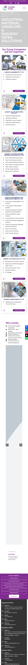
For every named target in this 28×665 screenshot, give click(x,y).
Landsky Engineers (14, 578)
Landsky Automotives (14, 589)
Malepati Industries (14, 592)
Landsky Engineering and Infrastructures (14, 586)
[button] (20, 445)
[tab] (25, 31)
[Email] (26, 335)
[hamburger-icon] (24, 8)
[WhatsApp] (26, 338)
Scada (10, 554)
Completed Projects (12, 551)
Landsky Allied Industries (14, 581)
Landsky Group (11, 8)
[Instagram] (15, 3)
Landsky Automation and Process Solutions (14, 583)
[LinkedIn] (26, 329)
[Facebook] (10, 3)
